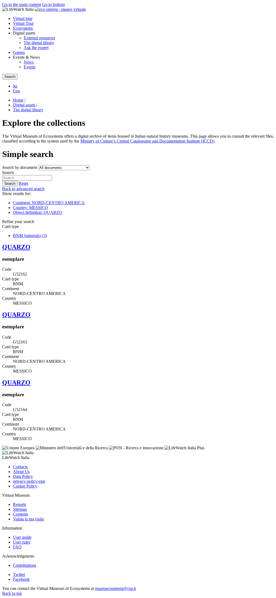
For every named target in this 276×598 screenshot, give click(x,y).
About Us (21, 471)
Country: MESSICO (30, 207)
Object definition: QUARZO (37, 212)
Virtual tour (22, 18)
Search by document (19, 167)
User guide (22, 537)
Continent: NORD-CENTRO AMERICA (49, 202)
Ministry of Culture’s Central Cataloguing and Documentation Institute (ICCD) (147, 141)
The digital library (39, 42)
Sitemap (20, 509)
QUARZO (16, 247)
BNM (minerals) (30, 235)
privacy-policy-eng (29, 481)
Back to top (12, 593)
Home (18, 100)
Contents (20, 514)
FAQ (17, 547)
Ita (15, 86)
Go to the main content (21, 4)
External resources (39, 38)
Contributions (24, 565)
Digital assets (24, 105)
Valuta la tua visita (28, 519)
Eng (16, 91)
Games (19, 52)
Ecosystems (23, 28)
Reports (19, 504)
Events (29, 67)
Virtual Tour (23, 23)
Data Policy (23, 476)
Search (8, 172)
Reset (23, 183)
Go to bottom (53, 4)
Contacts (20, 466)
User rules (21, 542)
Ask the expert (36, 47)
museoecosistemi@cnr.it (115, 588)
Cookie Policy (25, 486)
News (29, 62)
